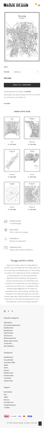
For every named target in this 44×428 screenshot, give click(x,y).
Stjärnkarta (8, 323)
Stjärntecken (8, 333)
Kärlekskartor (8, 357)
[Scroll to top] (40, 423)
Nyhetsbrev (8, 392)
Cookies (7, 408)
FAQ (5, 395)
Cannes (32, 174)
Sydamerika (8, 381)
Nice (12, 142)
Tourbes (12, 207)
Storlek (6, 72)
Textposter (8, 343)
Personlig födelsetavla (12, 325)
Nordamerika (8, 375)
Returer (6, 400)
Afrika (6, 365)
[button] (12, 127)
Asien (6, 368)
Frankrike (27, 92)
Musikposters (8, 328)
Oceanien (7, 378)
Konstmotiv (8, 336)
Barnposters (8, 330)
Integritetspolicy (10, 405)
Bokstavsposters (10, 338)
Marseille (32, 142)
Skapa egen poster (11, 341)
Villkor (6, 397)
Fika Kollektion (9, 346)
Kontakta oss (8, 402)
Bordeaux (32, 207)
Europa (6, 370)
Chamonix (12, 174)
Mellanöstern (8, 373)
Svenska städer (9, 362)
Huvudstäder (8, 360)
